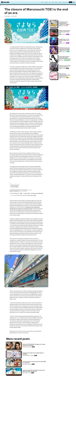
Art (49, 2)
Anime (52, 2)
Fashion (46, 2)
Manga (56, 2)
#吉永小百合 (27, 193)
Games (60, 2)
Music (42, 2)
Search (70, 2)
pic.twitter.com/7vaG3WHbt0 (37, 193)
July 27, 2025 (33, 195)
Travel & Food (65, 2)
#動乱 (21, 193)
